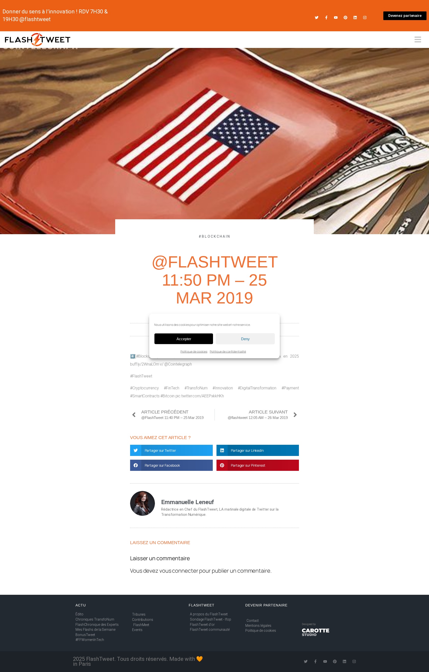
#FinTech (171, 388)
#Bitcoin (167, 396)
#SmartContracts (145, 396)
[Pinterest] (345, 17)
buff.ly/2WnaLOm (144, 364)
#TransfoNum (196, 388)
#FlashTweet (141, 376)
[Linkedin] (355, 17)
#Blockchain (214, 236)
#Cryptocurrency (144, 388)
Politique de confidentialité (228, 351)
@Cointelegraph (178, 364)
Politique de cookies (193, 351)
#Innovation (223, 388)
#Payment (290, 388)
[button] (171, 450)
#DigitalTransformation (257, 388)
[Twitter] (317, 17)
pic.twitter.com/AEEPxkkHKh (200, 396)
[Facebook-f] (326, 17)
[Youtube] (336, 17)
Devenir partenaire (266, 605)
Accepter (184, 338)
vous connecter (178, 570)
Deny (245, 338)
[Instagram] (365, 17)
